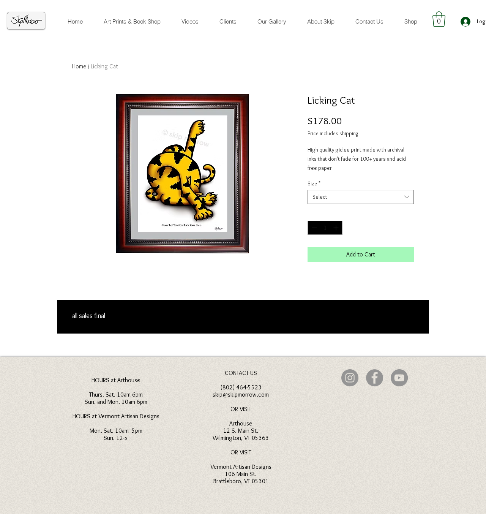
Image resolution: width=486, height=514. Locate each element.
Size (314, 183)
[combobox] (361, 197)
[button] (438, 19)
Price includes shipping (333, 133)
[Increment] (336, 227)
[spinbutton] (325, 227)
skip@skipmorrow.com (241, 394)
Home (79, 66)
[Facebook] (374, 377)
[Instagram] (349, 377)
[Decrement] (313, 227)
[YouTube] (399, 377)
